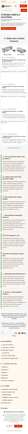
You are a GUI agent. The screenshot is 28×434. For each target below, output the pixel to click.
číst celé (5, 68)
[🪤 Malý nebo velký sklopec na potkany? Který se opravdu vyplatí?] (14, 50)
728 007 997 (3, 1)
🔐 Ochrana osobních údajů (8, 355)
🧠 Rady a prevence (11, 109)
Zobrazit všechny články (13, 147)
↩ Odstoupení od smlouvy (8, 347)
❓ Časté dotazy (5, 353)
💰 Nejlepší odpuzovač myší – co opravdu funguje (12, 112)
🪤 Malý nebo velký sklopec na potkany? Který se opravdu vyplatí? (14, 60)
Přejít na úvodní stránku (8, 28)
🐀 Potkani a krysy (11, 57)
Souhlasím (18, 426)
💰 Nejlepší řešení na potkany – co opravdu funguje (13, 87)
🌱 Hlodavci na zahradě (12, 134)
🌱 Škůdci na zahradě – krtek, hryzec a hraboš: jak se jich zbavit (14, 137)
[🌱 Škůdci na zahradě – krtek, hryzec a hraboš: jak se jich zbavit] (14, 126)
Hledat (24, 10)
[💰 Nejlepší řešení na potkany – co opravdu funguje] (14, 76)
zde (20, 430)
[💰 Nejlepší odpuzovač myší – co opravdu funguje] (14, 101)
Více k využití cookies (14, 421)
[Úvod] (6, 6)
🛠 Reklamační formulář (7, 350)
